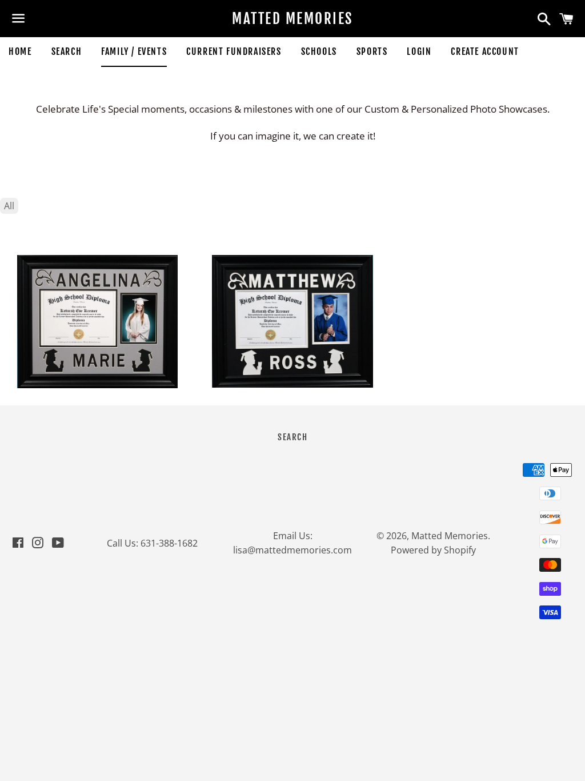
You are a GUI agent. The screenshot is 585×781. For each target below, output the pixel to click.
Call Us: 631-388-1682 (152, 543)
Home (20, 51)
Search (66, 51)
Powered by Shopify (433, 550)
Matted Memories (292, 18)
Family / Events (134, 51)
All (9, 206)
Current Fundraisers (233, 51)
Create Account (485, 51)
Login (419, 51)
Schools (319, 51)
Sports (372, 51)
